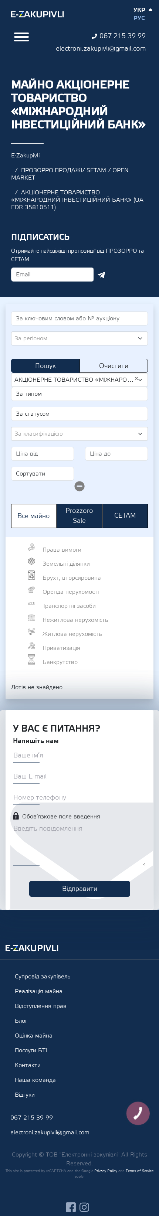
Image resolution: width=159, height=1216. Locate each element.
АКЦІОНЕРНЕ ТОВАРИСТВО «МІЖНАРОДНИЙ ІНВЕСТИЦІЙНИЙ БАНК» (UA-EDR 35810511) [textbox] (76, 379)
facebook (71, 1207)
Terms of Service (139, 1170)
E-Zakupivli (25, 155)
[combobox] (79, 338)
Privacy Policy (105, 1170)
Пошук (45, 366)
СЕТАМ (125, 515)
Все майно (33, 516)
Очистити (113, 366)
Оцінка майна (34, 1035)
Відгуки (25, 1095)
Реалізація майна (38, 991)
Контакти (28, 1065)
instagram (84, 1207)
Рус (139, 18)
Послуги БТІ (31, 1050)
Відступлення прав (41, 1006)
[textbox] (76, 338)
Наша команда (35, 1080)
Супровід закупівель (43, 976)
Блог (21, 1021)
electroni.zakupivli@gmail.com (101, 48)
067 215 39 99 (122, 36)
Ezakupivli (37, 14)
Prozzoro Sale (79, 516)
